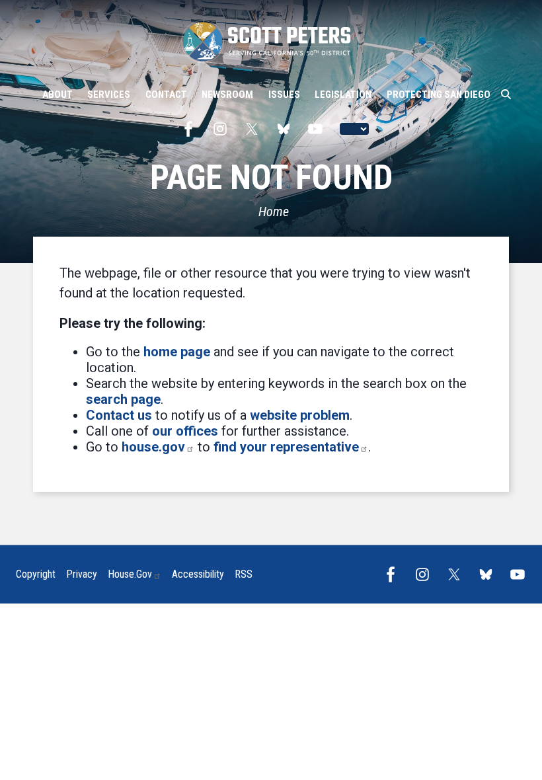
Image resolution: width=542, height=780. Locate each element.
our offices (185, 431)
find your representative (286, 447)
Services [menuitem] (108, 94)
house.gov (153, 447)
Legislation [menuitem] (343, 94)
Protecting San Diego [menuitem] (438, 94)
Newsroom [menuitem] (227, 94)
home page (176, 352)
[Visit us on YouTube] (318, 129)
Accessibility (198, 574)
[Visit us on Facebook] (191, 129)
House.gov (130, 574)
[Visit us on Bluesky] (287, 129)
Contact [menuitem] (166, 94)
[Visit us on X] (255, 129)
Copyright (36, 574)
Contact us (119, 415)
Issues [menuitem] (284, 94)
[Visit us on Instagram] (223, 129)
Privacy (81, 574)
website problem (300, 415)
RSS (243, 574)
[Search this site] (506, 94)
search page (123, 399)
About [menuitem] (57, 94)
